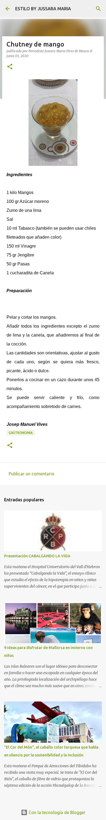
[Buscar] (98, 8)
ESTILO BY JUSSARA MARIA (43, 8)
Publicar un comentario (31, 473)
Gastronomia (21, 432)
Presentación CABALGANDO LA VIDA (37, 556)
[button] (10, 67)
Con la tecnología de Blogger (56, 812)
